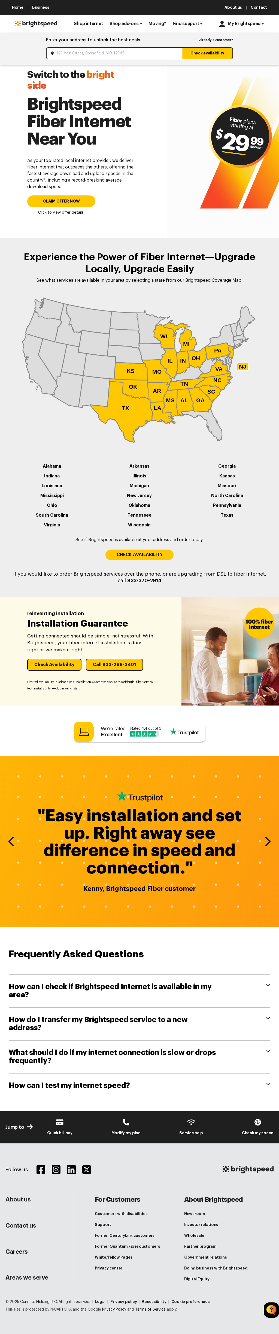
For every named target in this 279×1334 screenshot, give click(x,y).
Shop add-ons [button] (124, 24)
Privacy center (108, 1268)
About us (18, 1200)
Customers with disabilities (121, 1214)
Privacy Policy (114, 1309)
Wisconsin (139, 525)
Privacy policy (123, 1302)
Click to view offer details (61, 212)
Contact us (20, 1226)
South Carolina (52, 515)
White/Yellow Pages (113, 1257)
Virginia (52, 525)
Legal (100, 1302)
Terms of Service (150, 1309)
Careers (16, 1252)
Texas (227, 515)
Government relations (205, 1257)
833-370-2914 (144, 580)
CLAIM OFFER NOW (61, 201)
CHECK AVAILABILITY (140, 555)
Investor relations (201, 1224)
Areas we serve (26, 1278)
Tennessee (139, 515)
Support (103, 1224)
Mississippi (52, 495)
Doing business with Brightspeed (215, 1268)
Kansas (227, 476)
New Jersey (139, 495)
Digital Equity (197, 1279)
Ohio (52, 505)
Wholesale (194, 1235)
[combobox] (115, 53)
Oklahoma (139, 505)
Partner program (200, 1246)
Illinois (139, 476)
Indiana (52, 476)
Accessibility (154, 1302)
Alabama (52, 466)
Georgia (227, 466)
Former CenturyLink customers (124, 1235)
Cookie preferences (190, 1302)
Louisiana (52, 486)
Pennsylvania (227, 505)
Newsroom (194, 1214)
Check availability (207, 53)
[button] (88, 24)
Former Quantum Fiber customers (127, 1246)
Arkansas (139, 466)
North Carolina (227, 495)
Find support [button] (186, 24)
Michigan (139, 486)
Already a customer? (216, 40)
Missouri (227, 486)
